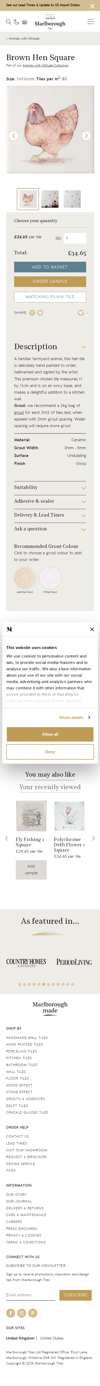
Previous (13, 136)
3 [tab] (35, 827)
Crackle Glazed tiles (27, 1113)
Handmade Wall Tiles (27, 1038)
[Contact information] (16, 22)
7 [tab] (48, 984)
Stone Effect (19, 1092)
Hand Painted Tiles (24, 1045)
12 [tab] (72, 984)
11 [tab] (67, 984)
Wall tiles (16, 1072)
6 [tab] (43, 984)
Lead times (16, 1144)
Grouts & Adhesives (25, 1099)
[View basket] (26, 22)
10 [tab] (63, 984)
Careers (14, 1222)
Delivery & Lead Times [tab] (39, 515)
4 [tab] (75, 827)
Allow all (50, 734)
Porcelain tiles (21, 1052)
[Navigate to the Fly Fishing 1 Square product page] (31, 816)
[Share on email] (40, 313)
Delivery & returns (25, 1208)
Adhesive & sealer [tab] (34, 501)
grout (19, 412)
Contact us (17, 1137)
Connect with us (23, 1257)
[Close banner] (92, 629)
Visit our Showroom (26, 1150)
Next (86, 136)
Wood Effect (19, 1086)
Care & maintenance (26, 1215)
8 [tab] (53, 984)
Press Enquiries (21, 1229)
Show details (71, 717)
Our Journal (19, 1202)
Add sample (31, 870)
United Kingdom (20, 1338)
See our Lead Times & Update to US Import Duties (43, 5)
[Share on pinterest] (32, 313)
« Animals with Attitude (22, 39)
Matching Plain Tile (50, 297)
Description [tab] (35, 347)
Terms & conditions (26, 1243)
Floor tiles (17, 1079)
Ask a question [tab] (30, 529)
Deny (50, 752)
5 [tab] (39, 984)
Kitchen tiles (19, 1058)
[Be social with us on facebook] (10, 1313)
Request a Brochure (26, 1157)
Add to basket (50, 267)
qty (58, 238)
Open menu (90, 21)
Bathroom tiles (22, 1065)
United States (52, 1338)
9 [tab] (58, 984)
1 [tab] (27, 827)
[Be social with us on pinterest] (32, 1313)
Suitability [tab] (26, 487)
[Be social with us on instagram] (21, 1313)
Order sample (50, 281)
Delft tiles (17, 1106)
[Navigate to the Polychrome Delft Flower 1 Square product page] (69, 816)
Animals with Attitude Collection (45, 66)
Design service (20, 1164)
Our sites (15, 1328)
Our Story (16, 1195)
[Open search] (8, 22)
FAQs (11, 1171)
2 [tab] (31, 827)
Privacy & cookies (23, 1236)
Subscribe (75, 1295)
